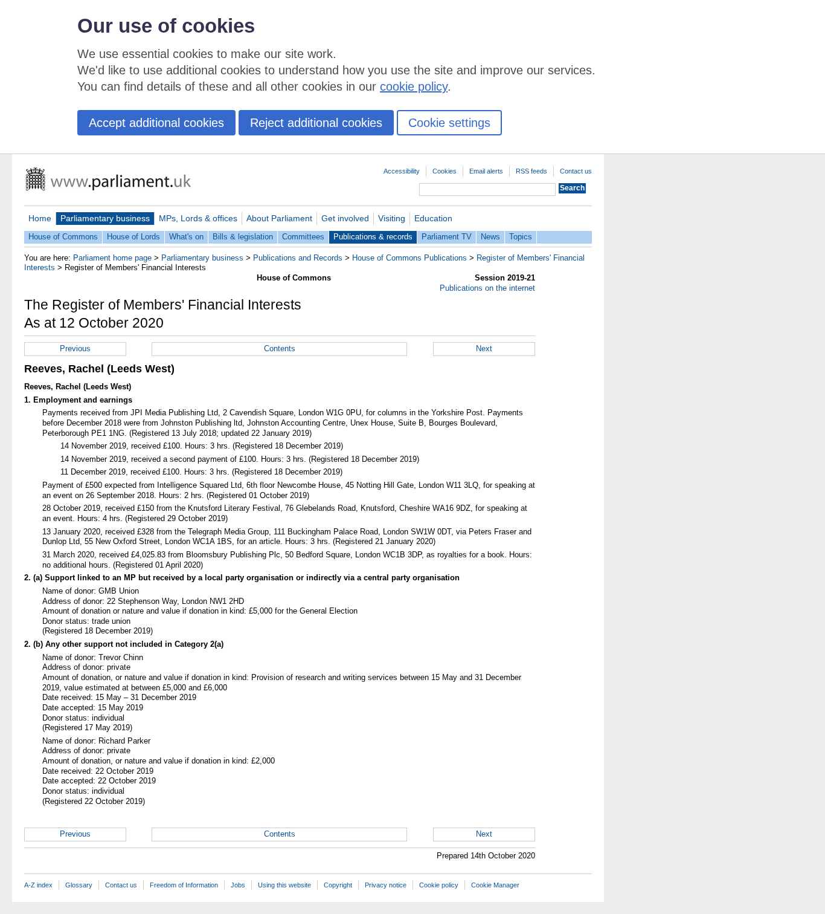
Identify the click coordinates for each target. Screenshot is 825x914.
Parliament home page (112, 257)
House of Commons (63, 236)
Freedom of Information (184, 885)
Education (433, 218)
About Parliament (279, 218)
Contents (279, 348)
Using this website (284, 885)
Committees (303, 236)
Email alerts (486, 171)
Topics (520, 236)
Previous (75, 348)
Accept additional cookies (156, 122)
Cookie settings (449, 122)
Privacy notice (385, 885)
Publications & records (372, 236)
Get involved (345, 218)
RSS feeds (531, 171)
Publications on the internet (487, 288)
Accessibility (402, 171)
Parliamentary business (105, 218)
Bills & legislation (243, 236)
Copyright (338, 885)
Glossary (78, 885)
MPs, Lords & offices (198, 218)
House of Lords (133, 236)
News (490, 236)
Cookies (444, 171)
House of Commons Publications (409, 257)
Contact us (576, 171)
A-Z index (38, 885)
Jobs (238, 885)
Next (484, 348)
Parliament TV (447, 236)
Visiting (391, 218)
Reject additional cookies (316, 122)
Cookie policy (438, 885)
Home (39, 218)
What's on (186, 236)
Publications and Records (297, 257)
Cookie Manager (495, 885)
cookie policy (414, 86)
